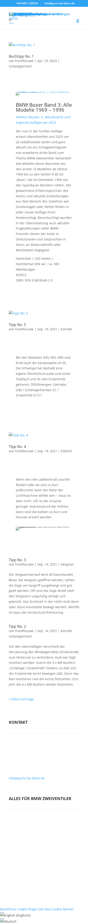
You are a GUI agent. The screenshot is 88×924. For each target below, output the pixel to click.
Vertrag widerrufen (44, 883)
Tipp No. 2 (17, 626)
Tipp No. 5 (17, 324)
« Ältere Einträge (21, 699)
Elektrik (66, 451)
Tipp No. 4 (17, 446)
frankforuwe (24, 61)
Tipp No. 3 (17, 559)
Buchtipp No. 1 (21, 56)
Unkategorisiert (20, 66)
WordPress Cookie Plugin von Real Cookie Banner (37, 909)
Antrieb (66, 329)
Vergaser (67, 564)
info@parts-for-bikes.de (27, 778)
